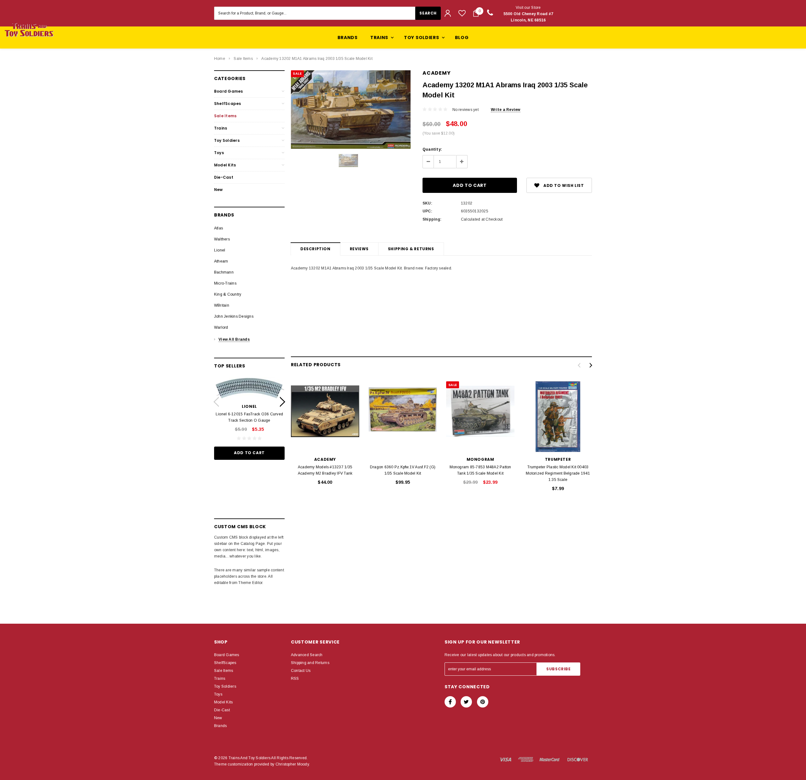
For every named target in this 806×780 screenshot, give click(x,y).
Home (219, 58)
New (218, 189)
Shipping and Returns (310, 663)
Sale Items (243, 58)
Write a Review (505, 109)
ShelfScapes (227, 103)
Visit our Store (528, 13)
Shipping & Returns (411, 248)
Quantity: (432, 149)
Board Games (228, 91)
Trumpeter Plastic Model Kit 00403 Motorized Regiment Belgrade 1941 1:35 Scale (558, 473)
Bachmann (224, 272)
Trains (220, 128)
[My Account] (448, 13)
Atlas (218, 228)
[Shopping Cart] (476, 13)
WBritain (221, 305)
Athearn (221, 261)
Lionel (219, 250)
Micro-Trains (225, 283)
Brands (348, 37)
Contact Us (300, 670)
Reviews (359, 248)
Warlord (221, 327)
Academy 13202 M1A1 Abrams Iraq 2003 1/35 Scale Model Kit (316, 58)
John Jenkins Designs (233, 316)
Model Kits (225, 165)
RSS (295, 678)
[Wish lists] (462, 13)
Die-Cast (223, 177)
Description (315, 248)
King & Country (227, 294)
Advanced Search (307, 655)
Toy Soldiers (227, 140)
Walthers (222, 239)
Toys (219, 152)
